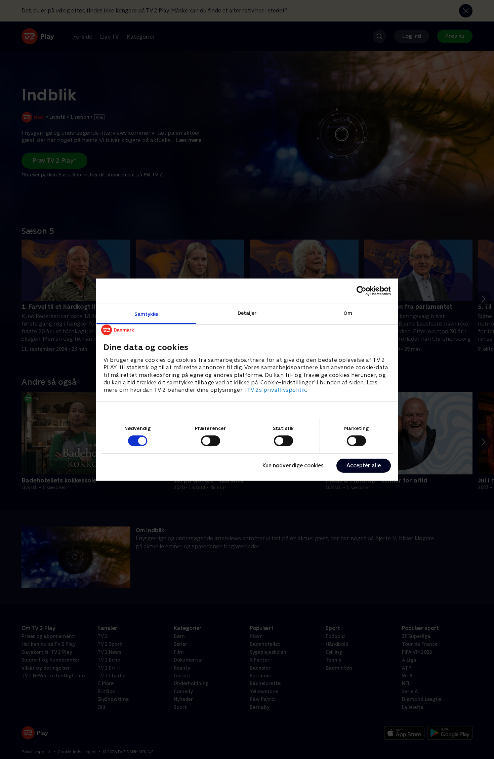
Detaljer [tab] (247, 312)
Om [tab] (347, 312)
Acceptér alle (363, 465)
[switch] (210, 440)
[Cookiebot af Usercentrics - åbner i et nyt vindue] (361, 291)
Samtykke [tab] (146, 314)
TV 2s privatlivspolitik (276, 390)
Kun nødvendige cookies (293, 465)
